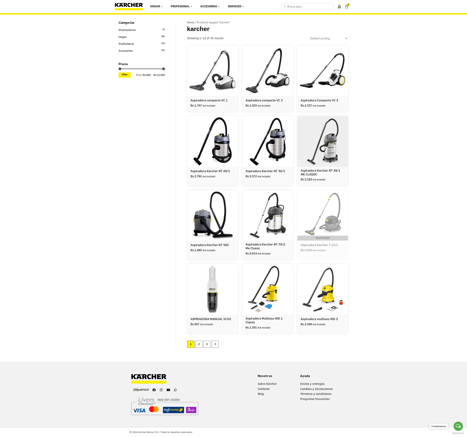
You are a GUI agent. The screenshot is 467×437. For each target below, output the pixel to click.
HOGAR (155, 6)
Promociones (127, 30)
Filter (125, 75)
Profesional (126, 44)
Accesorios (126, 51)
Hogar (123, 37)
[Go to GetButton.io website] (458, 433)
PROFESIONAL (180, 6)
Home (190, 22)
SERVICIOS (235, 6)
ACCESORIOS (208, 6)
